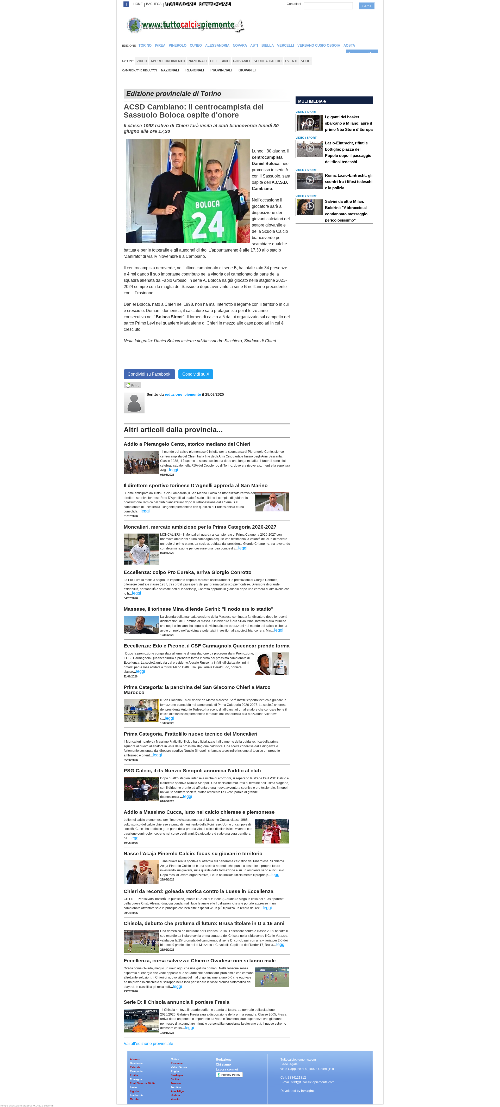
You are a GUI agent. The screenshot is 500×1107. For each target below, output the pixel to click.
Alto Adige (177, 1091)
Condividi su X (195, 374)
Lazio (133, 1087)
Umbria (175, 1095)
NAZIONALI (170, 70)
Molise (175, 1059)
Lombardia (136, 1095)
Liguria (134, 1091)
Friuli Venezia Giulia (142, 1083)
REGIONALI (194, 70)
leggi (173, 470)
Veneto (175, 1099)
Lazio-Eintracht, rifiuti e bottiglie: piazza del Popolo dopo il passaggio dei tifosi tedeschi (348, 152)
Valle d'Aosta (179, 1067)
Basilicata (136, 1063)
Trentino (176, 1087)
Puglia (175, 1071)
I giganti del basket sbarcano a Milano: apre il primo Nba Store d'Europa (349, 123)
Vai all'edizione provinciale (148, 1043)
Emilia (134, 1075)
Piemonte (177, 1063)
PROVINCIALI (221, 70)
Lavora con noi (227, 1069)
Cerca (367, 6)
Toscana (176, 1083)
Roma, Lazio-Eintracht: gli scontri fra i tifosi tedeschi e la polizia (348, 181)
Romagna (136, 1079)
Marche (134, 1099)
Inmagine (308, 1091)
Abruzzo (135, 1059)
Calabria (135, 1067)
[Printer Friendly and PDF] (132, 385)
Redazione (224, 1059)
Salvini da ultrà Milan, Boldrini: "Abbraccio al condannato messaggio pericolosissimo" (346, 210)
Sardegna (177, 1075)
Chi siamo (223, 1064)
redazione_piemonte (183, 394)
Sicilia (175, 1079)
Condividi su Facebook (149, 374)
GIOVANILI (247, 70)
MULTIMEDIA (310, 101)
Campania (136, 1071)
